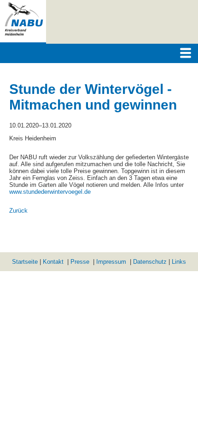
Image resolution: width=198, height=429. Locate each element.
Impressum (111, 261)
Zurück (18, 210)
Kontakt (53, 261)
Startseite (25, 261)
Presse (79, 261)
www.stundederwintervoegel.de (50, 191)
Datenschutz (150, 261)
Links (179, 261)
